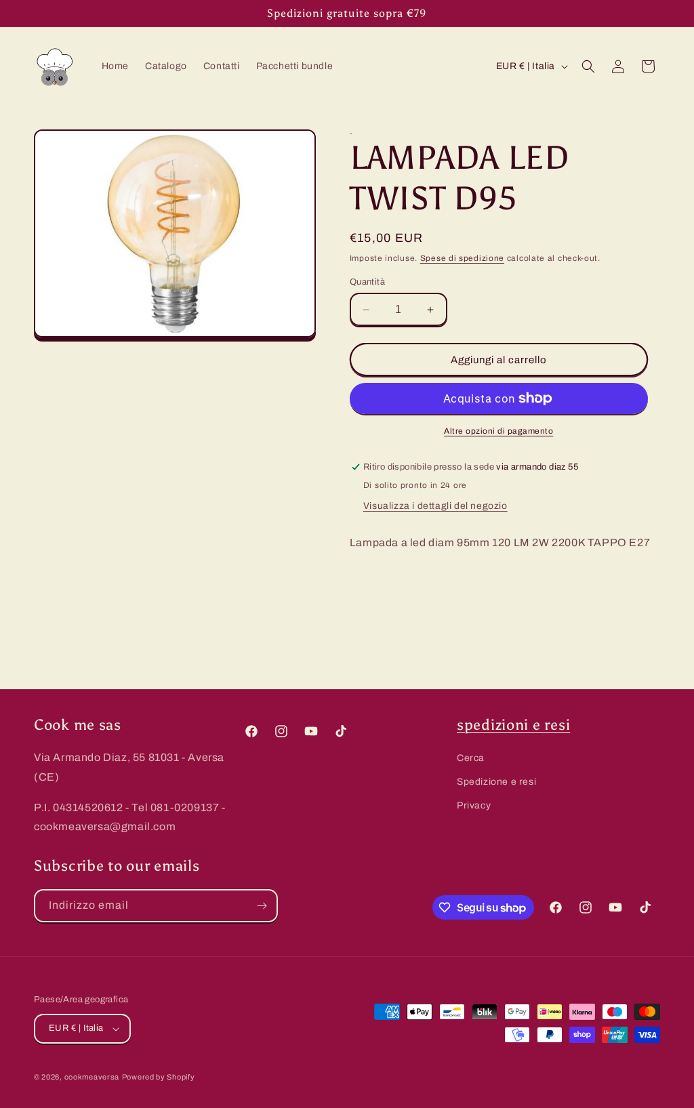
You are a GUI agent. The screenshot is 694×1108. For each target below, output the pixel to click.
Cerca (471, 758)
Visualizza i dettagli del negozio (435, 506)
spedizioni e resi (513, 725)
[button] (588, 66)
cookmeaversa (91, 1077)
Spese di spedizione (462, 258)
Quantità (367, 282)
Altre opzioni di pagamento (498, 431)
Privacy (474, 805)
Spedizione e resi (496, 782)
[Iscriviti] (262, 905)
